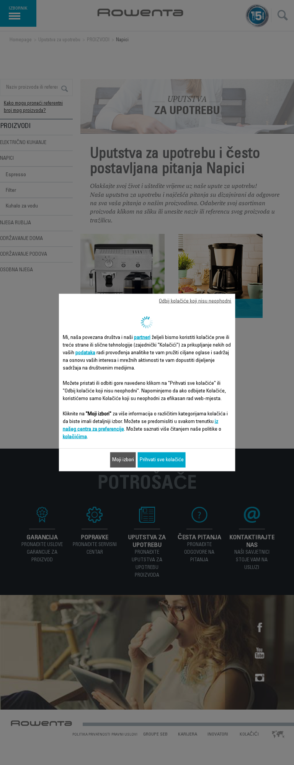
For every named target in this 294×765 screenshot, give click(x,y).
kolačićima (75, 437)
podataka (85, 353)
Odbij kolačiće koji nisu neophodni (195, 301)
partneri (142, 337)
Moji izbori (123, 460)
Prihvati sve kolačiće (162, 460)
